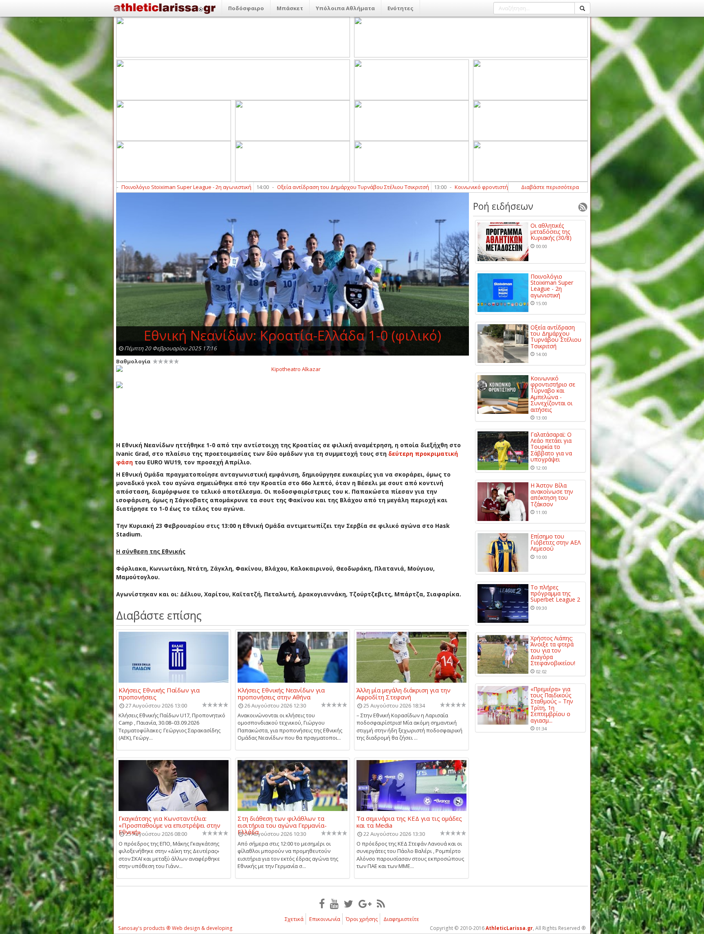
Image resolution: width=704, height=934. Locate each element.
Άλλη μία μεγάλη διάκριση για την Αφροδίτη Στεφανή (403, 693)
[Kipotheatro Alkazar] (292, 368)
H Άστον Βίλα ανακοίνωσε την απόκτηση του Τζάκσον (551, 495)
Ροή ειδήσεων (503, 206)
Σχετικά (294, 919)
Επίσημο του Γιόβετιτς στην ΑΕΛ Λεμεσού (555, 542)
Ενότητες (400, 8)
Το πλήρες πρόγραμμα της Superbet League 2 (555, 593)
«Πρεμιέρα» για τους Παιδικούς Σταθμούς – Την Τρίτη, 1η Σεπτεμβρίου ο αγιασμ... (551, 704)
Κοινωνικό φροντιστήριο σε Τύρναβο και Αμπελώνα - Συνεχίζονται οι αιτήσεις (497, 187)
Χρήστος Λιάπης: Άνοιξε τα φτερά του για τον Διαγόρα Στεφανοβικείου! (552, 650)
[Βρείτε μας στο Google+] (365, 903)
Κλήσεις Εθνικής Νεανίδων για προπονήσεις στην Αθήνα (281, 693)
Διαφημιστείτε (401, 919)
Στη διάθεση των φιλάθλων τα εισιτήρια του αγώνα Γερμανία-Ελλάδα (282, 821)
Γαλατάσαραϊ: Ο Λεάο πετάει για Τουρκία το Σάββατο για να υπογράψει (551, 447)
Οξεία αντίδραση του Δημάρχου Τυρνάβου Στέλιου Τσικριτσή (300, 187)
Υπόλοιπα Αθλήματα (345, 8)
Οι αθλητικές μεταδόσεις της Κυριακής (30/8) (551, 231)
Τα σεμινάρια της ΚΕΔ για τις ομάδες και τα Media (409, 821)
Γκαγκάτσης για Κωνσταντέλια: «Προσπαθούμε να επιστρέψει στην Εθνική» (169, 821)
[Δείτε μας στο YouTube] (334, 903)
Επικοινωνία (324, 919)
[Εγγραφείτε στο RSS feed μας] (381, 903)
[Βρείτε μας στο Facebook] (322, 903)
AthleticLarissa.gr (509, 928)
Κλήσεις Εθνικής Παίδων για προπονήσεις (159, 693)
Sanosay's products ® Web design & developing (175, 928)
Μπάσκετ (290, 8)
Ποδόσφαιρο (246, 8)
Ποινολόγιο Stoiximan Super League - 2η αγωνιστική (133, 187)
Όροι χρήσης (362, 919)
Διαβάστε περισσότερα (550, 187)
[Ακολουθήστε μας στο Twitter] (348, 903)
